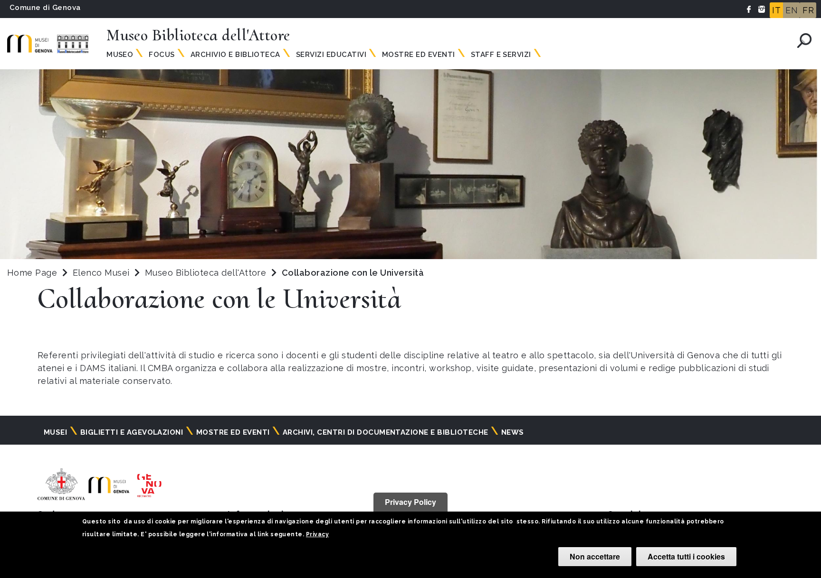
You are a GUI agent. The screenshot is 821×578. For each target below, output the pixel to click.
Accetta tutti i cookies (686, 556)
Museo (119, 54)
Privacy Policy (410, 501)
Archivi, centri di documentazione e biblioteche (385, 432)
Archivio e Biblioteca (235, 54)
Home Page (32, 273)
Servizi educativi (331, 54)
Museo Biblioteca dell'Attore (207, 273)
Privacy (317, 534)
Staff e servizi (501, 54)
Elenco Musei (101, 273)
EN (791, 10)
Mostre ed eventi (418, 54)
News (512, 432)
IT (776, 10)
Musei (55, 432)
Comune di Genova (45, 7)
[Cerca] (804, 40)
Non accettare (595, 556)
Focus (161, 54)
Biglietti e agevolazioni (131, 432)
